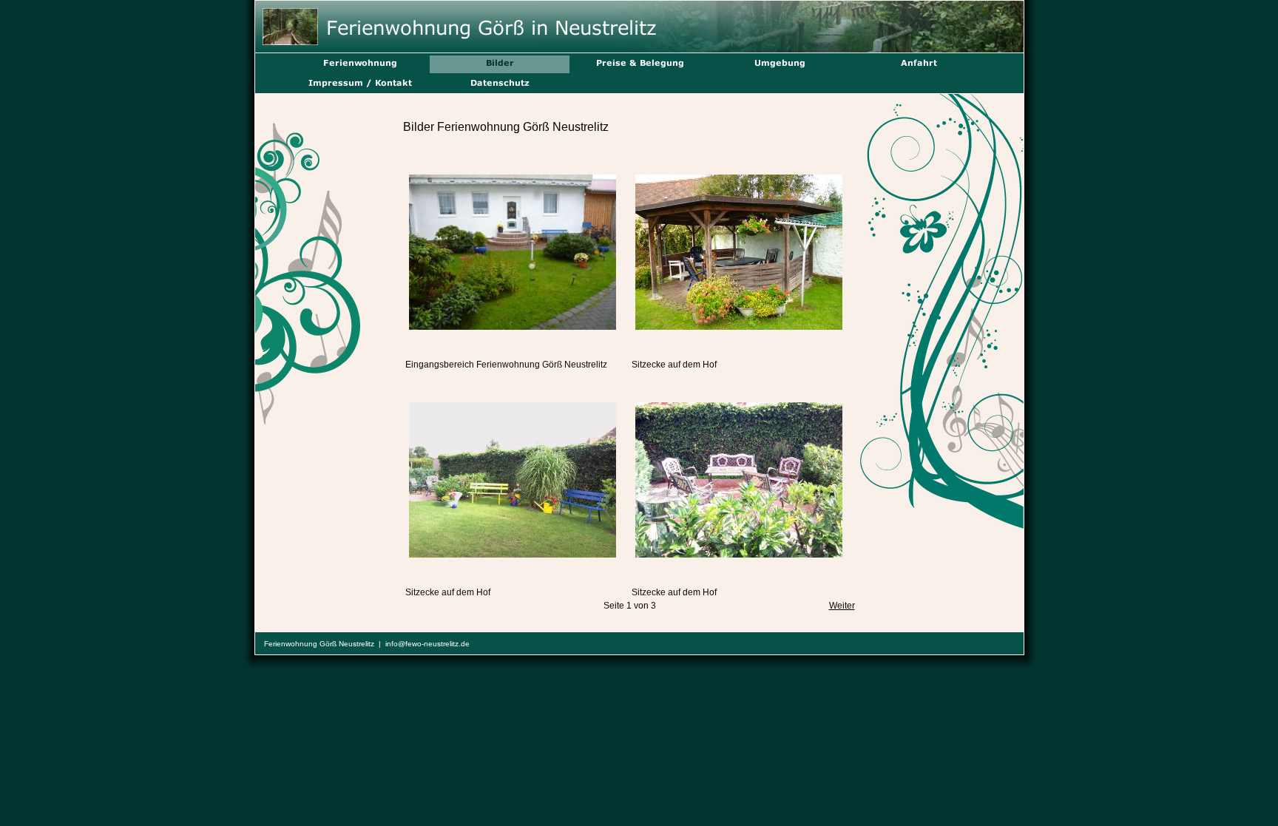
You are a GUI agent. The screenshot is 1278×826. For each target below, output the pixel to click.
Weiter (842, 605)
